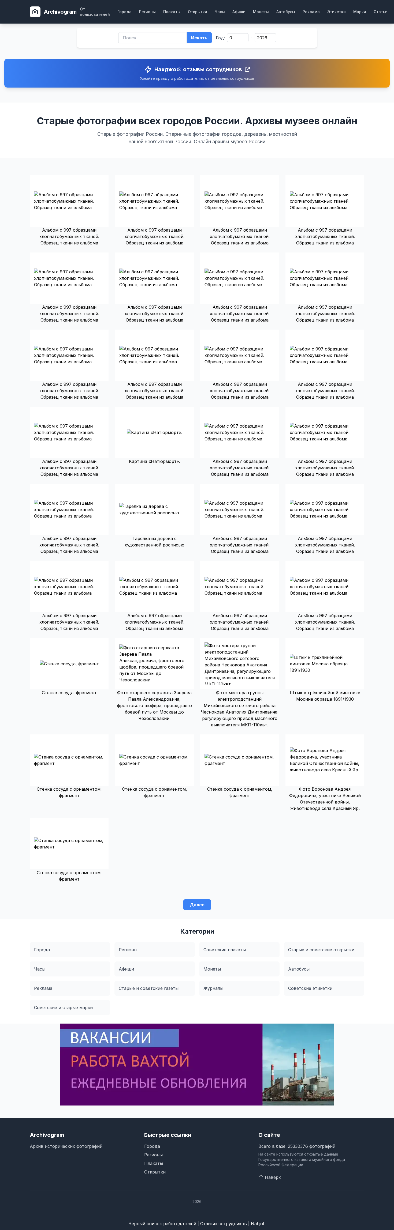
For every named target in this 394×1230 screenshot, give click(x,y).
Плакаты (171, 11)
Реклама (311, 11)
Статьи (381, 11)
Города (124, 11)
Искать (199, 37)
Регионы (147, 11)
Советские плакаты (224, 949)
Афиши (239, 11)
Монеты (261, 11)
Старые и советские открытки (321, 949)
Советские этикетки (310, 988)
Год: (220, 37)
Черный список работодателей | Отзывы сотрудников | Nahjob (197, 1223)
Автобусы (285, 11)
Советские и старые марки (63, 1007)
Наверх (273, 1177)
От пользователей (95, 12)
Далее (197, 904)
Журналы (213, 988)
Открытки (197, 11)
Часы (220, 11)
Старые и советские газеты (149, 988)
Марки (359, 11)
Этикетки (336, 11)
